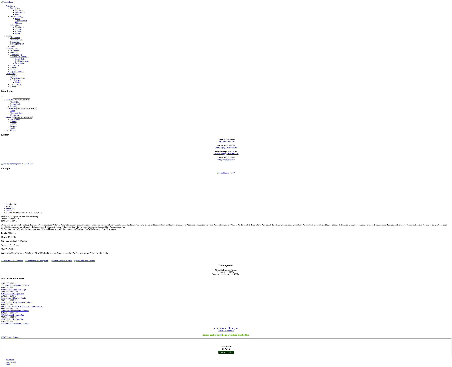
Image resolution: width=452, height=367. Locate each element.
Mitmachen (19, 23)
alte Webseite (10, 130)
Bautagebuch (20, 12)
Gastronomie (10, 74)
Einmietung (14, 80)
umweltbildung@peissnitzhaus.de (226, 154)
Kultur (8, 36)
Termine (18, 29)
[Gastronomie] (16, 74)
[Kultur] (11, 36)
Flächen (18, 82)
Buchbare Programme (18, 57)
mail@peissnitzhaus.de (226, 141)
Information (14, 25)
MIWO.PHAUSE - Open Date (12, 294)
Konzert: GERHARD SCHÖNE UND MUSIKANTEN (22, 306)
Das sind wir (15, 38)
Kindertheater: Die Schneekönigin (13, 290)
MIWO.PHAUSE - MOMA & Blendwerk (16, 302)
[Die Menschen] (22, 17)
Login (8, 364)
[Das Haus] (19, 8)
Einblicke (13, 69)
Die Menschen (15, 17)
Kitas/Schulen (20, 59)
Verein (17, 19)
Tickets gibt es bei (211, 335)
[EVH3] (17, 164)
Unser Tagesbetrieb (17, 78)
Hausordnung (11, 362)
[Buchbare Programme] (27, 57)
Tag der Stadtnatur (17, 72)
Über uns (13, 53)
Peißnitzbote (19, 27)
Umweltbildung (11, 48)
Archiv (13, 46)
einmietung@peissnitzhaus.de (226, 148)
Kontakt (18, 33)
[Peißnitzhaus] (16, 6)
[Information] (20, 25)
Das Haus (14, 8)
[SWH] (10, 337)
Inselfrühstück (15, 84)
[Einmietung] (20, 80)
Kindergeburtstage (22, 61)
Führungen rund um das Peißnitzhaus (15, 285)
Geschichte (19, 10)
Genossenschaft (21, 21)
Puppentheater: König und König (13, 298)
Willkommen (15, 50)
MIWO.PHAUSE (17, 44)
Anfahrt (18, 31)
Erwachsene (19, 63)
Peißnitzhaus (10, 6)
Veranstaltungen (16, 40)
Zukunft (18, 14)
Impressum (10, 360)
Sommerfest (14, 42)
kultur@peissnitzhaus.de (226, 160)
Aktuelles (13, 76)
